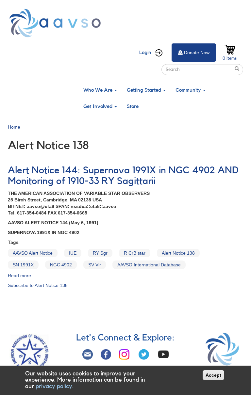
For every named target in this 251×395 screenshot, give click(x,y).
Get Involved (98, 106)
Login (145, 52)
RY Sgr (100, 253)
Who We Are (98, 90)
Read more (19, 275)
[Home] (57, 23)
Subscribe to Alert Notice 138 (38, 285)
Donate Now (196, 52)
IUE (72, 253)
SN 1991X (23, 264)
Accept (213, 375)
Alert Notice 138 (178, 253)
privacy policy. (55, 386)
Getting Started (144, 90)
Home (14, 127)
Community (189, 90)
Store (133, 106)
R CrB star (134, 253)
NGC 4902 (61, 264)
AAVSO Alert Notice (33, 253)
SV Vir (94, 264)
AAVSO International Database (149, 264)
